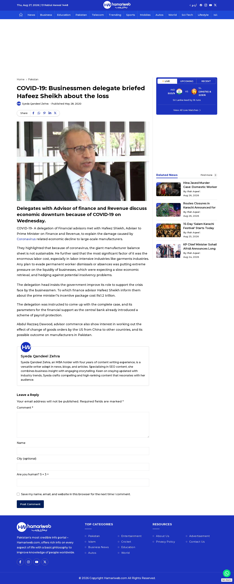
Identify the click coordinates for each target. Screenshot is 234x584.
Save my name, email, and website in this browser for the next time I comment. (76, 494)
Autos (159, 14)
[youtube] (210, 5)
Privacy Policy (165, 541)
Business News (98, 547)
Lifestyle (203, 14)
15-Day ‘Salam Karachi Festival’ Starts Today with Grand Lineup (198, 228)
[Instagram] (205, 5)
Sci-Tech (187, 14)
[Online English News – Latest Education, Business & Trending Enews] (117, 5)
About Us (162, 536)
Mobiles (145, 14)
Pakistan (81, 14)
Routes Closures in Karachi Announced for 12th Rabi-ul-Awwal (199, 207)
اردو (194, 5)
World (172, 14)
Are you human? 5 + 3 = (33, 474)
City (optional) (26, 458)
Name (21, 443)
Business (46, 14)
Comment (25, 407)
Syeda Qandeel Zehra (35, 103)
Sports (130, 14)
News (31, 14)
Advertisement (199, 536)
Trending (115, 14)
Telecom (98, 14)
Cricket (126, 541)
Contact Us (197, 541)
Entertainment (131, 536)
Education (64, 14)
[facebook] (201, 5)
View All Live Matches (185, 110)
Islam (92, 541)
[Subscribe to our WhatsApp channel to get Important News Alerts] (227, 573)
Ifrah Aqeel (193, 191)
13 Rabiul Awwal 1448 (54, 5)
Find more (207, 175)
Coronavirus (26, 239)
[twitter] (215, 5)
